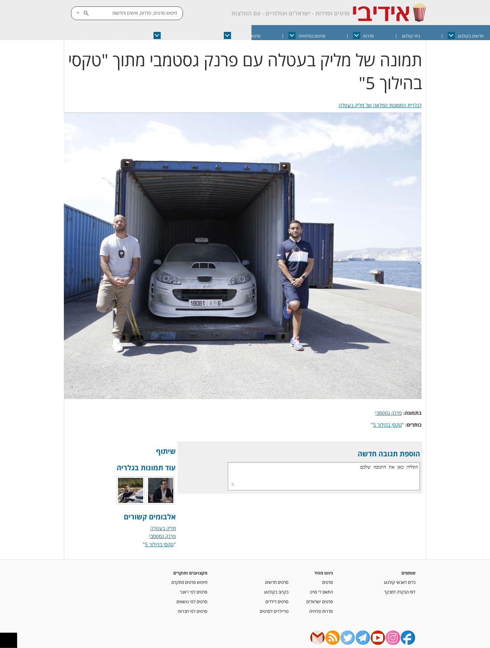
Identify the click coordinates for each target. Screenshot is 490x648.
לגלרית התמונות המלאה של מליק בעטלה (380, 105)
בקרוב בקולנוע (276, 592)
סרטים (327, 582)
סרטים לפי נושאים (191, 601)
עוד (85, 36)
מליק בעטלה (163, 528)
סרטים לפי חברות (192, 611)
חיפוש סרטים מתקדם (189, 582)
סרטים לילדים (276, 601)
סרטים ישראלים (247, 36)
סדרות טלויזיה (321, 611)
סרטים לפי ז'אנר (193, 592)
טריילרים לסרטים (274, 611)
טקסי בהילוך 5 (387, 424)
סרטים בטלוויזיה (311, 36)
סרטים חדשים (276, 582)
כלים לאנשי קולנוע (399, 582)
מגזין (122, 36)
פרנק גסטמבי (388, 412)
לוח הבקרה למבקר (399, 592)
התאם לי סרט (321, 592)
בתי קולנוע (411, 36)
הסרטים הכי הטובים (180, 36)
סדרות (368, 36)
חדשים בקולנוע (471, 36)
